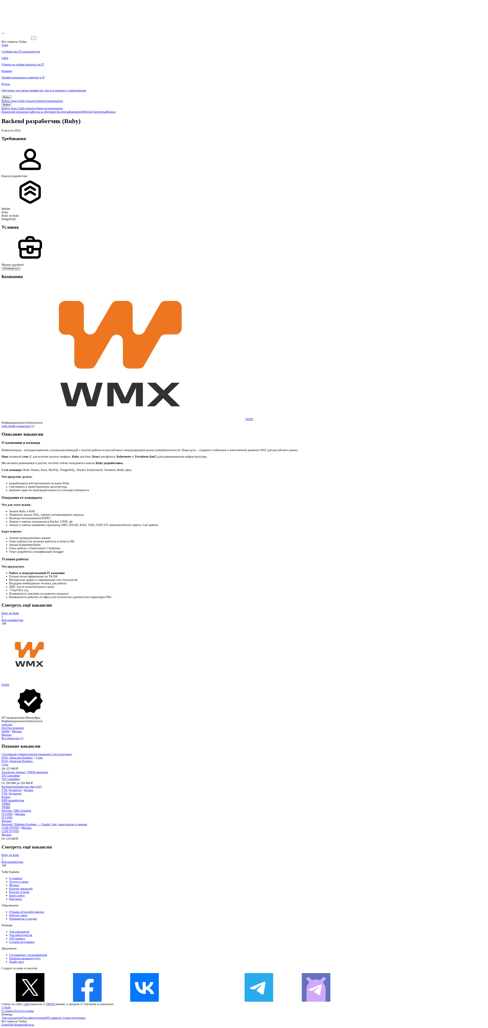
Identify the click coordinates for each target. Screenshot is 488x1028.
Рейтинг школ (18, 915)
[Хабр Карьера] (16, 37)
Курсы (30, 1024)
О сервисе (15, 878)
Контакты (15, 899)
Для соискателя (19, 931)
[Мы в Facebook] (87, 1000)
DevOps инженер (13, 728)
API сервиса (17, 938)
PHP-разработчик (13, 800)
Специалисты (23, 111)
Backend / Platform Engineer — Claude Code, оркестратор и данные (44, 824)
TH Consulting (11, 775)
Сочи (39, 757)
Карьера (20, 1024)
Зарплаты (99, 111)
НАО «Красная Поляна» (17, 757)
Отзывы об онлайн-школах (26, 911)
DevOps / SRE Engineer (16, 810)
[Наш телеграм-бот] (316, 1000)
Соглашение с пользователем (28, 955)
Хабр (5, 1024)
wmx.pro (7, 426)
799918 (50, 1004)
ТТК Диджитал (12, 790)
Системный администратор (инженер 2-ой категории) (37, 754)
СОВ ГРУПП (10, 827)
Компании (75, 111)
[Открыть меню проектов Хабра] (3, 33)
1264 (26, 1004)
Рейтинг (87, 111)
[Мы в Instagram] (201, 1000)
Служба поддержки (22, 942)
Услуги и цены (18, 881)
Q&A (11, 1024)
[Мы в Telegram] (258, 1000)
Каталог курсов (19, 892)
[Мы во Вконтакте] (144, 1000)
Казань (28, 790)
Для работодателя (20, 935)
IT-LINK (7, 814)
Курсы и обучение (44, 111)
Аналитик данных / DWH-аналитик (25, 772)
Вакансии (8, 111)
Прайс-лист (16, 961)
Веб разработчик (12, 620)
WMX (249, 419)
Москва (17, 731)
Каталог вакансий (21, 888)
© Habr (6, 1007)
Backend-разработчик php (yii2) (22, 786)
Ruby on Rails (10, 613)
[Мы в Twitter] (30, 1000)
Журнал (111, 111)
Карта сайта (17, 895)
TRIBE (6, 803)
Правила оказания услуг (25, 958)
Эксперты (62, 111)
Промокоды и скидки (23, 918)
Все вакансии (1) (23, 426)
